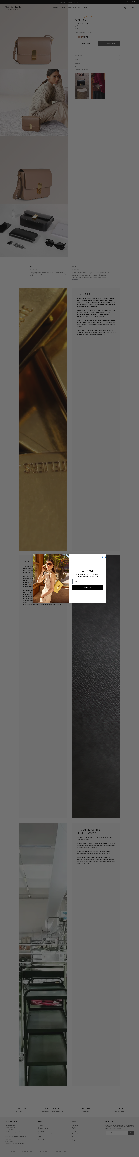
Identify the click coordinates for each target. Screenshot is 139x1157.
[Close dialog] (104, 556)
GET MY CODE (88, 587)
